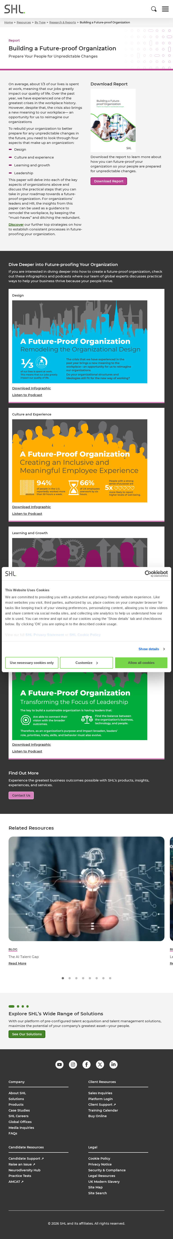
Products (16, 1105)
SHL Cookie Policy (85, 635)
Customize (83, 663)
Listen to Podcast (27, 395)
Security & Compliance (107, 1170)
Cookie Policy (99, 1158)
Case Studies (19, 1110)
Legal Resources (101, 1176)
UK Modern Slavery (104, 1182)
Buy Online (97, 1116)
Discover (16, 224)
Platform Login (100, 1099)
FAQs (13, 1133)
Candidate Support (26, 1158)
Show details (149, 649)
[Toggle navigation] (165, 9)
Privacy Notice (100, 1164)
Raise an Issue (22, 1164)
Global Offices (20, 1122)
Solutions (16, 1099)
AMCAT (16, 1182)
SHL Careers (18, 1116)
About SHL (17, 1093)
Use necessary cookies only (32, 663)
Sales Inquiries (100, 1093)
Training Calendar (103, 1110)
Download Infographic (31, 388)
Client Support (102, 1105)
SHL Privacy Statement (44, 635)
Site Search (97, 1193)
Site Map (95, 1187)
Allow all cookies (141, 663)
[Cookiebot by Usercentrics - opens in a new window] (148, 573)
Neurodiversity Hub (25, 1170)
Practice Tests (20, 1176)
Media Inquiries (21, 1128)
